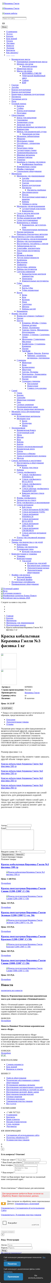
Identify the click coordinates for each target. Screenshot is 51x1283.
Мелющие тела (23, 418)
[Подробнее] (25, 874)
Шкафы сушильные (25, 169)
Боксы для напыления (26, 118)
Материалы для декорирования (30, 176)
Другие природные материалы (30, 409)
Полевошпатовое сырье (27, 407)
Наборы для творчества (27, 547)
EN (3, 23)
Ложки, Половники (30, 327)
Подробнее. (8, 1272)
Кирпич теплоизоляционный (30, 446)
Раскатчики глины (25, 148)
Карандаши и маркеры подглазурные (28, 94)
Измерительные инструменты (35, 281)
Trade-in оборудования (16, 1078)
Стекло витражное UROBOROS (30, 529)
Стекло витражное (25, 505)
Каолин (20, 395)
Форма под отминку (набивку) (30, 316)
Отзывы (9, 724)
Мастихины (22, 262)
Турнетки (21, 159)
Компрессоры (23, 129)
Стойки (20, 108)
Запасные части (24, 125)
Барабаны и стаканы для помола (31, 162)
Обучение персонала (15, 1099)
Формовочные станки (26, 166)
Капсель (20, 106)
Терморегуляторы (24, 157)
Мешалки (21, 139)
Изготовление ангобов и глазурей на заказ (25, 1089)
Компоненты (27, 211)
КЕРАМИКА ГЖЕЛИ (31, 73)
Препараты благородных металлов (32, 234)
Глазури (15, 85)
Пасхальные (32, 383)
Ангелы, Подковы (30, 372)
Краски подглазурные (21, 90)
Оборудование (18, 115)
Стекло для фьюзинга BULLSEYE (31, 480)
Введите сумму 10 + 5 (11, 852)
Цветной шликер (29, 66)
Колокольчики (28, 367)
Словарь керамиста (14, 1064)
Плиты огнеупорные (26, 111)
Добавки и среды (29, 204)
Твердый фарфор (24, 577)
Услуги (9, 34)
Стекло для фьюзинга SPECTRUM (31, 485)
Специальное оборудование (29, 171)
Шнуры (20, 437)
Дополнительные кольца (38, 568)
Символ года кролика (37, 388)
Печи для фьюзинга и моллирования (33, 502)
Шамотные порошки (26, 400)
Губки (19, 283)
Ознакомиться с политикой (27, 1204)
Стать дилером (12, 1124)
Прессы (20, 145)
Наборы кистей (29, 309)
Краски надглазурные (21, 92)
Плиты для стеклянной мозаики (31, 537)
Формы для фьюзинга (26, 498)
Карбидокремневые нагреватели (31, 127)
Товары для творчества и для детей (27, 542)
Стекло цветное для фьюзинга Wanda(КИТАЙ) (35, 489)
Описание (10, 719)
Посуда (20, 320)
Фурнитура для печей (37, 563)
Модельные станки (25, 141)
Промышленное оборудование (25, 584)
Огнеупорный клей (25, 432)
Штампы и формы (25, 255)
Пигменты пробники (36, 190)
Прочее (20, 318)
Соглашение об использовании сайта (22, 1135)
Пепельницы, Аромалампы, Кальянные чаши (34, 375)
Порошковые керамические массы (32, 62)
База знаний (11, 38)
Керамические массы (21, 59)
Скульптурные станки (26, 150)
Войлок (20, 442)
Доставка (10, 43)
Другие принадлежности (28, 257)
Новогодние (32, 386)
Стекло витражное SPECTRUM (30, 524)
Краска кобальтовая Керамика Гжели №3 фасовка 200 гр (22, 779)
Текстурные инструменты (28, 250)
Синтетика (27, 304)
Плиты (20, 451)
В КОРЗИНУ (7, 708)
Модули (20, 458)
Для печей (26, 561)
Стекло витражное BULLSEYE (30, 520)
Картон (20, 444)
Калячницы (22, 260)
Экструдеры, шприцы (26, 267)
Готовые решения (14, 1096)
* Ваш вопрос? (7, 1172)
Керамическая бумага (26, 430)
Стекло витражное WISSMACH (30, 515)
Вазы (24, 365)
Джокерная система (30, 134)
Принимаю (13, 1277)
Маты (19, 435)
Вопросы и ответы (14, 1069)
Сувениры (21, 360)
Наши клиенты (13, 1119)
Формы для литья (19, 313)
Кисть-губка (27, 288)
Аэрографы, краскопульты (28, 248)
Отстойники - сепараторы (28, 143)
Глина (19, 393)
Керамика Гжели (32, 693)
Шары (24, 425)
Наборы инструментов (27, 269)
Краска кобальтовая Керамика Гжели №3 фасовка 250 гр (22, 786)
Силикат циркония (25, 404)
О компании (11, 31)
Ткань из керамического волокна (31, 456)
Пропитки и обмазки (26, 453)
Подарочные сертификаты (23, 582)
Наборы (25, 201)
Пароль (4, 1248)
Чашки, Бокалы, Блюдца (38, 353)
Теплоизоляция (18, 428)
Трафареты (21, 264)
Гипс (19, 402)
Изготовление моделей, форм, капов (22, 1092)
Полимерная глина (25, 549)
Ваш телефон (7, 1165)
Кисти (19, 292)
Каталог (9, 36)
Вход (4, 1251)
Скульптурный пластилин (33, 208)
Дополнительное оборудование (34, 571)
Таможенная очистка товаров (19, 1101)
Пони (24, 302)
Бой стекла (27, 507)
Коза (24, 297)
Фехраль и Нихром (25, 215)
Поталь (25, 194)
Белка (24, 295)
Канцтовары (22, 544)
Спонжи (25, 285)
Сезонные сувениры (31, 381)
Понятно (12, 1264)
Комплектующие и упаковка (24, 554)
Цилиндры (27, 423)
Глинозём (21, 397)
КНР (24, 83)
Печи (14, 101)
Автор (4, 825)
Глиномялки (22, 120)
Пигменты (16, 97)
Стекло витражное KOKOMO (35, 509)
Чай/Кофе (26, 351)
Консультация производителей (20, 1094)
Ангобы (15, 87)
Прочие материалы (25, 232)
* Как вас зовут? (8, 1160)
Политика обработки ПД (17, 1137)
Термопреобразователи (27, 152)
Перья (19, 253)
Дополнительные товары (17, 722)
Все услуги (11, 1103)
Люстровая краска (30, 192)
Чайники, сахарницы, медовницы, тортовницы (38, 356)
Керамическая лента (26, 449)
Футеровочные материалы (28, 416)
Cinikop (25, 80)
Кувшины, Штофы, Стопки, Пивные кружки (34, 324)
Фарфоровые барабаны (32, 164)
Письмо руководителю (16, 1122)
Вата (19, 439)
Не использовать (35, 1276)
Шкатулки (26, 369)
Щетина (25, 306)
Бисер (24, 421)
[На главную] (10, 3)
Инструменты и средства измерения (28, 236)
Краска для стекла (30, 467)
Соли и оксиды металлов (28, 213)
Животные (27, 362)
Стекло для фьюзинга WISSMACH (31, 475)
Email (3, 828)
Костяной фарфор (24, 579)
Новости (10, 45)
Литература (17, 540)
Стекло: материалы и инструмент (26, 460)
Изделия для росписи (31, 551)
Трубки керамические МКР (29, 218)
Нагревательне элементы (38, 565)
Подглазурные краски (31, 180)
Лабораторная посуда (26, 246)
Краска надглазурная (31, 185)
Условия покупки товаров (17, 1140)
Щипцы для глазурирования (29, 241)
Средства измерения (26, 271)
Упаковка (21, 556)
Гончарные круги (19, 99)
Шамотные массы (25, 69)
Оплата (9, 41)
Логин (4, 1245)
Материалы (17, 173)
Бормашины (22, 311)
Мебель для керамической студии (32, 132)
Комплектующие (24, 558)
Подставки (21, 113)
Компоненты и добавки (27, 222)
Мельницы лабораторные (28, 136)
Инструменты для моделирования (32, 239)
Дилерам (10, 48)
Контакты (10, 50)
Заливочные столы (25, 122)
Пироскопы (27, 278)
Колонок (26, 299)
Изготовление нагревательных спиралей (24, 1087)
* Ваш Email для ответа (11, 1162)
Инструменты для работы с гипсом (32, 243)
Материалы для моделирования (31, 206)
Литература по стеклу (26, 500)
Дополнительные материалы (35, 229)
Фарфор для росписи (21, 575)
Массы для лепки (24, 71)
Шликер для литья (25, 64)
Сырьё (14, 390)
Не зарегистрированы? (11, 1253)
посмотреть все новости (11, 990)
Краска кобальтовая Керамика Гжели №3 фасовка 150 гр (22, 772)
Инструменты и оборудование (30, 463)
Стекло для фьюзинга (26, 472)
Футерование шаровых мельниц (20, 1085)
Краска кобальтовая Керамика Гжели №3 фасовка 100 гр (22, 765)
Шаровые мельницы (26, 155)
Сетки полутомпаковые (27, 220)
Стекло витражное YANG (33, 512)
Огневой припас (19, 104)
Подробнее (6, 883)
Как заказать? (12, 52)
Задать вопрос (8, 1232)
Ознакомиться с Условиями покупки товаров (21, 1215)
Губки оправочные (30, 290)
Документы (11, 1126)
